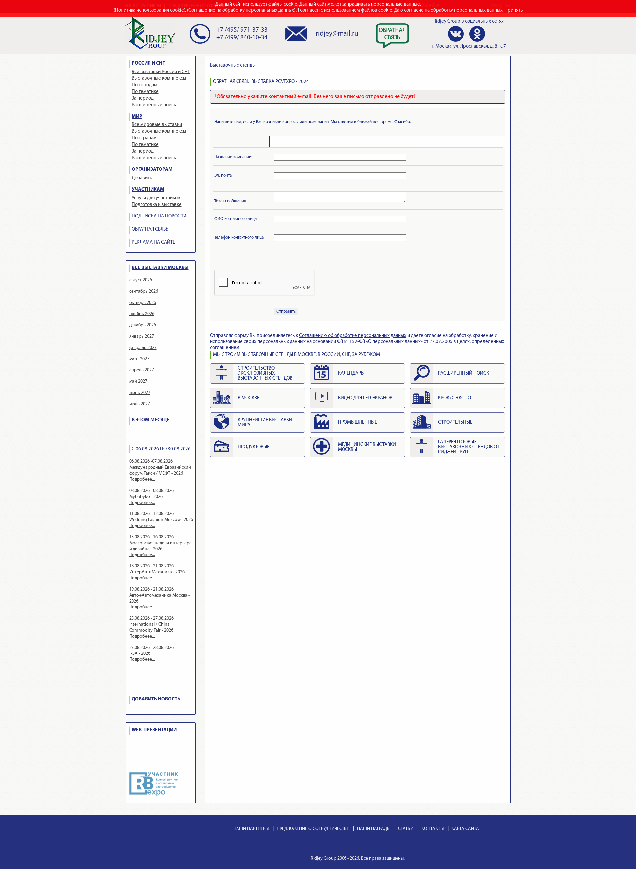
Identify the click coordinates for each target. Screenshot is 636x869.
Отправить (286, 311)
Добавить (142, 178)
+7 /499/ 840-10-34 (242, 38)
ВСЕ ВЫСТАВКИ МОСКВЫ (160, 268)
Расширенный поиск (154, 105)
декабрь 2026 (142, 325)
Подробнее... (142, 479)
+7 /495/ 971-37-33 (242, 30)
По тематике (145, 91)
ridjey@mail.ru (337, 34)
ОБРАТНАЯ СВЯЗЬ (150, 229)
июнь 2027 (139, 392)
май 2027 (138, 381)
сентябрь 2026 (143, 291)
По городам (144, 85)
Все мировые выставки (157, 124)
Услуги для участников (156, 198)
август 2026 (140, 280)
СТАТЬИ (405, 828)
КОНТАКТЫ (432, 828)
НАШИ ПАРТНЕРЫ (251, 828)
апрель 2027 (141, 370)
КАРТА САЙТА (465, 828)
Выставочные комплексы (159, 78)
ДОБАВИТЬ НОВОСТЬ (156, 699)
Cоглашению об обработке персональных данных (352, 335)
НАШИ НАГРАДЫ (373, 828)
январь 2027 (141, 336)
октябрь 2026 (142, 302)
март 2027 (139, 359)
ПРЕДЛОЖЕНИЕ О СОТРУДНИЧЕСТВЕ (313, 828)
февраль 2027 (143, 347)
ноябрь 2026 (141, 314)
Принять (513, 10)
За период (143, 98)
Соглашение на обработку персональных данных (241, 10)
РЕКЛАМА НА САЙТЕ (153, 242)
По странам (144, 138)
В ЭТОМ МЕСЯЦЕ (150, 420)
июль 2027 (139, 404)
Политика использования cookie (149, 10)
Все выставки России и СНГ (161, 72)
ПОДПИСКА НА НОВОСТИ (159, 216)
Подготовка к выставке (157, 204)
